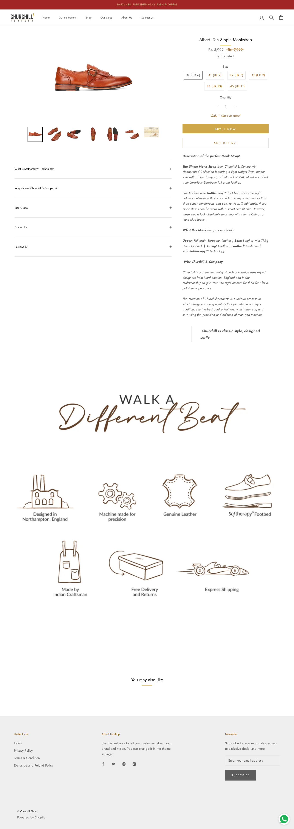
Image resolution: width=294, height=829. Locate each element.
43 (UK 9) (258, 75)
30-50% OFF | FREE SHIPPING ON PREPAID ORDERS (147, 4)
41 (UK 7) (214, 75)
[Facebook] (103, 764)
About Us (126, 17)
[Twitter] (113, 764)
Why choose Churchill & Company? (36, 188)
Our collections (67, 17)
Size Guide (21, 208)
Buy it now (225, 129)
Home (46, 17)
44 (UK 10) (214, 86)
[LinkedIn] (134, 764)
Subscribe (240, 775)
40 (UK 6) (193, 75)
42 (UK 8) (236, 75)
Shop (88, 17)
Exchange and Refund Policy (33, 765)
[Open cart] (281, 17)
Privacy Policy (23, 750)
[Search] (271, 17)
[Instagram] (123, 764)
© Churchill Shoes (27, 811)
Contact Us (147, 17)
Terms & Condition (27, 758)
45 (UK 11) (237, 86)
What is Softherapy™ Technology (34, 169)
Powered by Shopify (31, 817)
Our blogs (106, 17)
